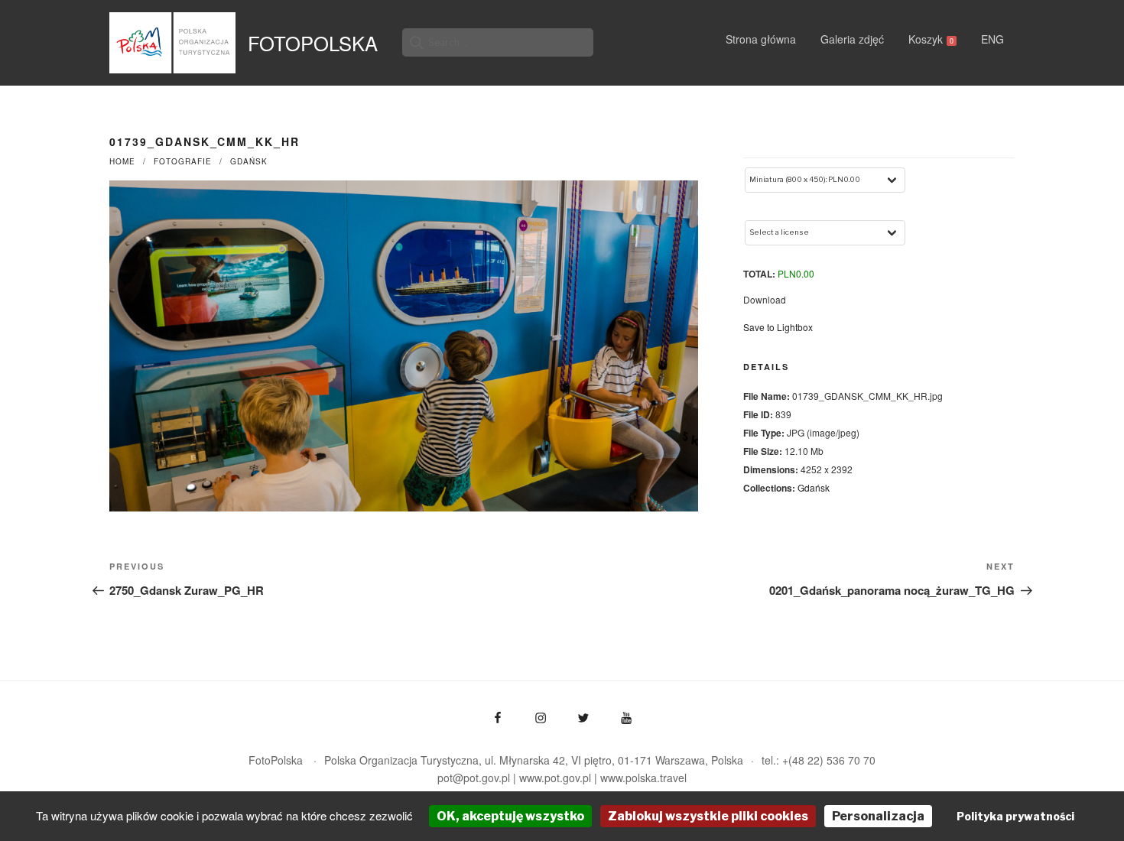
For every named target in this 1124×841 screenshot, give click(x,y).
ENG (992, 39)
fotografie (183, 161)
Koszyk (930, 39)
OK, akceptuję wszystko (510, 816)
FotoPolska (313, 43)
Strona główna (761, 39)
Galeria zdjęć (852, 39)
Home (122, 161)
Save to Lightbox (778, 326)
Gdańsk (249, 161)
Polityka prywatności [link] (1015, 816)
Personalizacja (878, 816)
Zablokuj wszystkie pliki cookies (708, 816)
